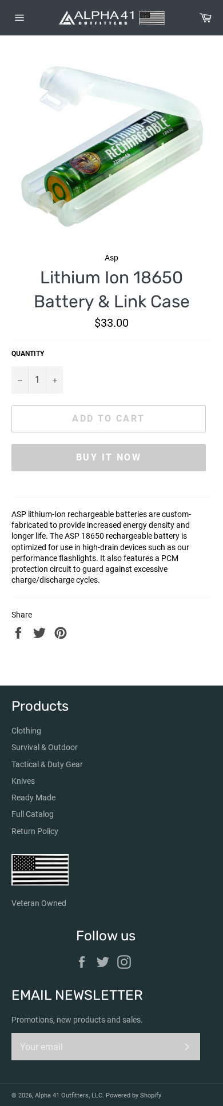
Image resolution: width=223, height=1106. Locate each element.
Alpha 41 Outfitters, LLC (68, 1095)
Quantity (27, 354)
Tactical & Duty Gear (47, 764)
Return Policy (34, 831)
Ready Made (33, 797)
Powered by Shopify (133, 1095)
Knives (23, 781)
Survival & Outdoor (44, 747)
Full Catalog (32, 814)
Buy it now (108, 457)
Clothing (26, 730)
